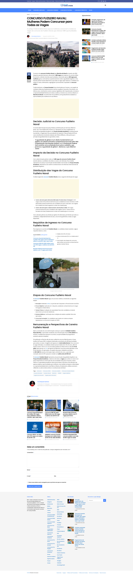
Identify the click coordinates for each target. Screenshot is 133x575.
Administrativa (51, 499)
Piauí (58, 529)
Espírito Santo (51, 558)
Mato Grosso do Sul (61, 506)
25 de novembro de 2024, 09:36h (52, 439)
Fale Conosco (68, 1)
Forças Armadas (38, 373)
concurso (45, 177)
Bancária (49, 508)
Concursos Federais (52, 10)
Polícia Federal (61, 531)
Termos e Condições (59, 1)
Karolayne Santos (36, 36)
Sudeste (59, 563)
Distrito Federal (51, 556)
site (46, 348)
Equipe (33, 1)
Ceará (48, 512)
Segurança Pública (60, 557)
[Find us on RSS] (105, 1)
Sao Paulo (59, 555)
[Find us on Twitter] (99, 1)
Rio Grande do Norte (60, 542)
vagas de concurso (39, 375)
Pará (58, 520)
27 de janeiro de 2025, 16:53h (51, 417)
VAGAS (59, 373)
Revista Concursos (34, 572)
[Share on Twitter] (29, 77)
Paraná (59, 525)
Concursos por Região (51, 548)
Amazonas (50, 504)
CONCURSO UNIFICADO (39, 10)
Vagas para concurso (50, 375)
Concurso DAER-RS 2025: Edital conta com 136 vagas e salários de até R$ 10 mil (43, 245)
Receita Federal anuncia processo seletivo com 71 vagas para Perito (42, 249)
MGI (58, 509)
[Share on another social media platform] (29, 80)
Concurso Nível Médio (51, 519)
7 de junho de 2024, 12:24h (48, 36)
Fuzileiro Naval (47, 373)
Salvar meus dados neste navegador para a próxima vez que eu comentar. (47, 482)
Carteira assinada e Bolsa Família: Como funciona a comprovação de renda (98, 41)
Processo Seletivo (32, 431)
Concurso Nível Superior (70, 431)
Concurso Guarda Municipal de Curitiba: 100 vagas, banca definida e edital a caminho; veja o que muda (43, 240)
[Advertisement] (56, 108)
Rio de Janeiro (60, 539)
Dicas (90, 10)
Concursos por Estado (51, 544)
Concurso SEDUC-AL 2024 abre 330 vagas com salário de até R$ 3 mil (35, 436)
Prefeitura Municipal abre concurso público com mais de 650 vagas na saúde (70, 436)
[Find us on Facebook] (98, 1)
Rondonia (59, 548)
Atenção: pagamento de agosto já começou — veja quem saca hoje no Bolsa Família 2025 (98, 22)
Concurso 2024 (46, 371)
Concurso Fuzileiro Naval (68, 371)
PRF (58, 533)
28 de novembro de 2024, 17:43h (34, 439)
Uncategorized (61, 565)
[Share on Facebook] (29, 74)
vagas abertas (66, 373)
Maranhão (59, 502)
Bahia (48, 506)
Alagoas (49, 502)
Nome (29, 470)
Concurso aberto (56, 371)
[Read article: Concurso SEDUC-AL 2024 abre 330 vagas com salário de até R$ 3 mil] (35, 427)
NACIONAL (59, 514)
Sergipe (59, 560)
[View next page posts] (46, 254)
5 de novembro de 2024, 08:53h (70, 439)
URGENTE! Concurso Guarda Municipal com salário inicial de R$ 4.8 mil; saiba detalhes (53, 436)
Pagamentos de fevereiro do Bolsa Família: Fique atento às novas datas (98, 49)
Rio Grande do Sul (60, 545)
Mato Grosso (60, 504)
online (48, 303)
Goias (48, 563)
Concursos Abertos (42, 38)
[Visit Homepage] (66, 5)
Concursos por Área (66, 10)
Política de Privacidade (41, 1)
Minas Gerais (60, 512)
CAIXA (48, 510)
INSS (58, 499)
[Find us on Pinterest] (101, 1)
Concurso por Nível (35, 14)
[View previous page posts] (43, 254)
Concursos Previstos (81, 10)
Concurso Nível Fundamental (51, 515)
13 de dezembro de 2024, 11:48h (70, 417)
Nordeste (59, 516)
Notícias (59, 518)
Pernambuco (60, 527)
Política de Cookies (50, 1)
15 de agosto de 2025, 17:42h (33, 419)
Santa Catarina (61, 553)
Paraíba (59, 522)
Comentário (30, 452)
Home (29, 10)
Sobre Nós (29, 1)
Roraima (59, 550)
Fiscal (48, 561)
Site (55, 476)
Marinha (54, 373)
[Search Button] (105, 5)
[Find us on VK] (103, 1)
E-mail (29, 476)
